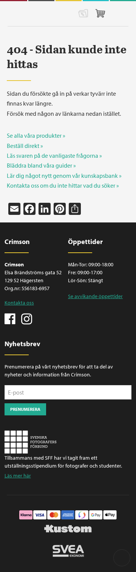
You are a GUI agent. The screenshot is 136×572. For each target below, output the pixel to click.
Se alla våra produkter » (36, 135)
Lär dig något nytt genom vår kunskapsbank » (64, 175)
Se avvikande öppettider (95, 296)
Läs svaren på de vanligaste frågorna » (54, 155)
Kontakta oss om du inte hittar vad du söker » (63, 185)
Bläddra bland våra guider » (41, 165)
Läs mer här (18, 475)
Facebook (10, 318)
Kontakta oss (19, 302)
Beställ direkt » (25, 145)
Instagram (26, 318)
